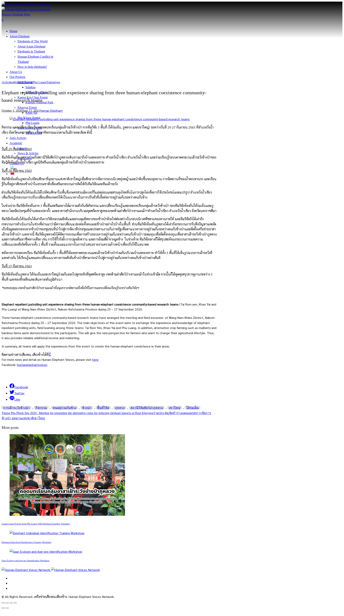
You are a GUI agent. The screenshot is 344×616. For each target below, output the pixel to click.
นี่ (50, 354)
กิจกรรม (41, 407)
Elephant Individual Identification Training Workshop (26, 542)
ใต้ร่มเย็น (192, 407)
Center (18, 82)
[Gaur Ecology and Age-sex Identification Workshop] (46, 551)
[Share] (7, 602)
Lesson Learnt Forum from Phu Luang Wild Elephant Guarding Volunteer (36, 524)
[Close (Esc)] (3, 602)
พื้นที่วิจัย (103, 407)
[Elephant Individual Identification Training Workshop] (47, 533)
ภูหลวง (120, 407)
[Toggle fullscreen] (11, 602)
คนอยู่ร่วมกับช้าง (64, 407)
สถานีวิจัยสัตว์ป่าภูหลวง (146, 407)
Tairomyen (53, 82)
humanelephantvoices (32, 365)
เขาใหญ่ (174, 407)
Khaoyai (27, 82)
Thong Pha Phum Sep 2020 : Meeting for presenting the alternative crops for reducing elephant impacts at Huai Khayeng (77, 413)
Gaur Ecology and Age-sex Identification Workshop (25, 560)
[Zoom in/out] (15, 602)
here (95, 359)
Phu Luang (40, 82)
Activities (8, 82)
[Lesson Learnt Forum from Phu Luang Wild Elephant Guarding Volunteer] (67, 514)
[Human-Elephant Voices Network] (51, 570)
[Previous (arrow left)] (3, 608)
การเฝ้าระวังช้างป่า (16, 407)
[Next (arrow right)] (7, 608)
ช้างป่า (86, 407)
